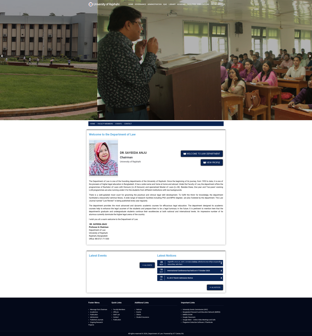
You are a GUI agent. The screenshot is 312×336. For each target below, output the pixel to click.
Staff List (116, 315)
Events (138, 312)
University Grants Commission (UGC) (195, 309)
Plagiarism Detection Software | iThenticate (198, 322)
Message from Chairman (98, 309)
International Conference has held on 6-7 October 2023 (188, 271)
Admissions (94, 317)
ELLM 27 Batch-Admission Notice (180, 278)
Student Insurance (142, 317)
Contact (116, 317)
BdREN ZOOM (187, 315)
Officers (116, 312)
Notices (139, 309)
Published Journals (96, 320)
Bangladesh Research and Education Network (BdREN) (201, 312)
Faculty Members (119, 309)
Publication (94, 315)
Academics (94, 312)
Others (138, 315)
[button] (2, 56)
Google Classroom (189, 317)
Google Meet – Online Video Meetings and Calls (199, 320)
